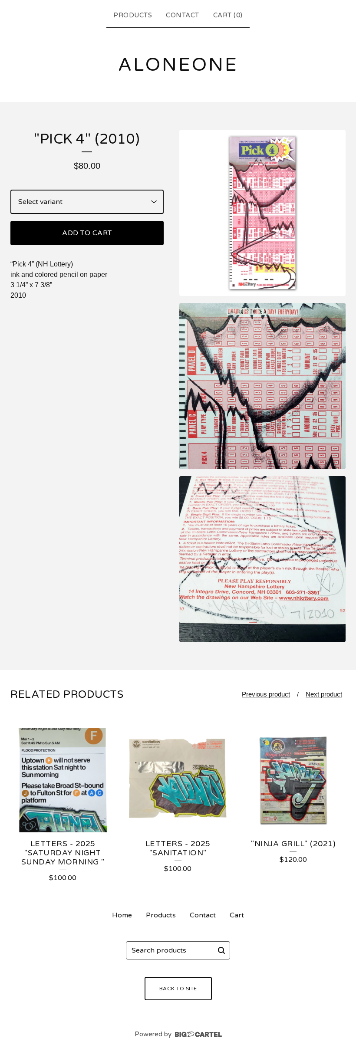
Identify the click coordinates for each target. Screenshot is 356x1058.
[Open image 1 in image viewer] (262, 213)
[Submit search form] (221, 950)
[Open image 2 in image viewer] (262, 386)
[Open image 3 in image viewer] (262, 559)
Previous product (266, 694)
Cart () (228, 15)
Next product (324, 694)
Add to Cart (87, 233)
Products (132, 15)
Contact (182, 15)
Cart (237, 915)
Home (122, 915)
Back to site (178, 989)
